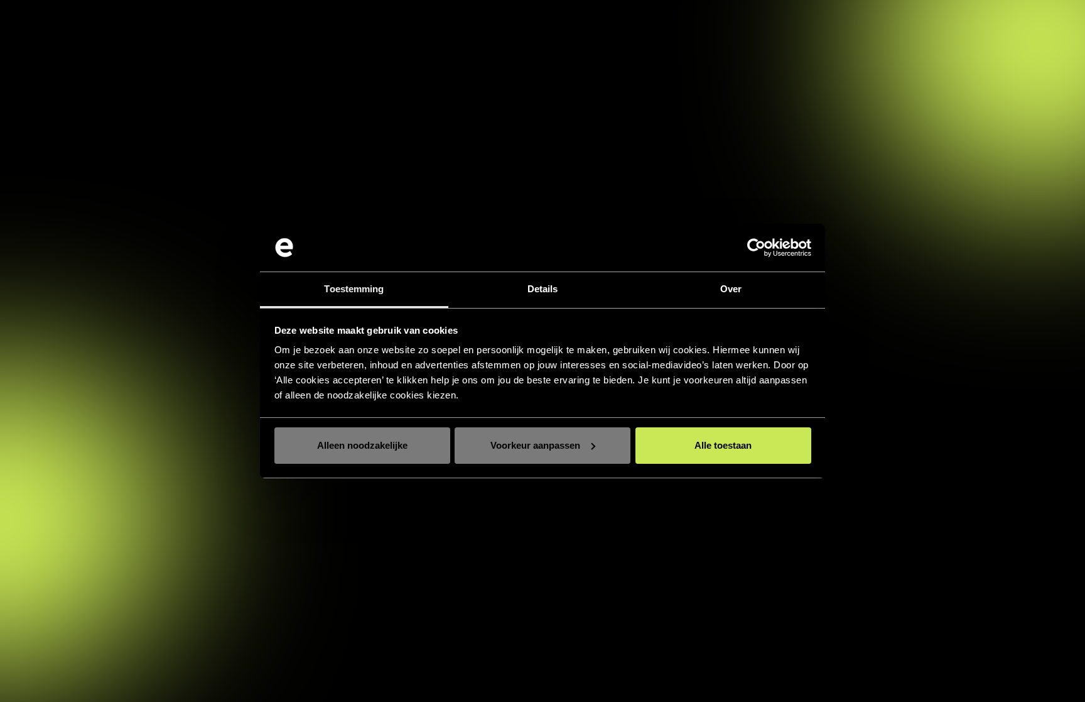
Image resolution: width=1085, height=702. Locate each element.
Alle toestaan (723, 445)
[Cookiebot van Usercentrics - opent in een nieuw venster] (756, 247)
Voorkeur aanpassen (535, 445)
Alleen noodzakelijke (362, 445)
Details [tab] (542, 288)
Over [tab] (731, 288)
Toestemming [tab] (354, 288)
